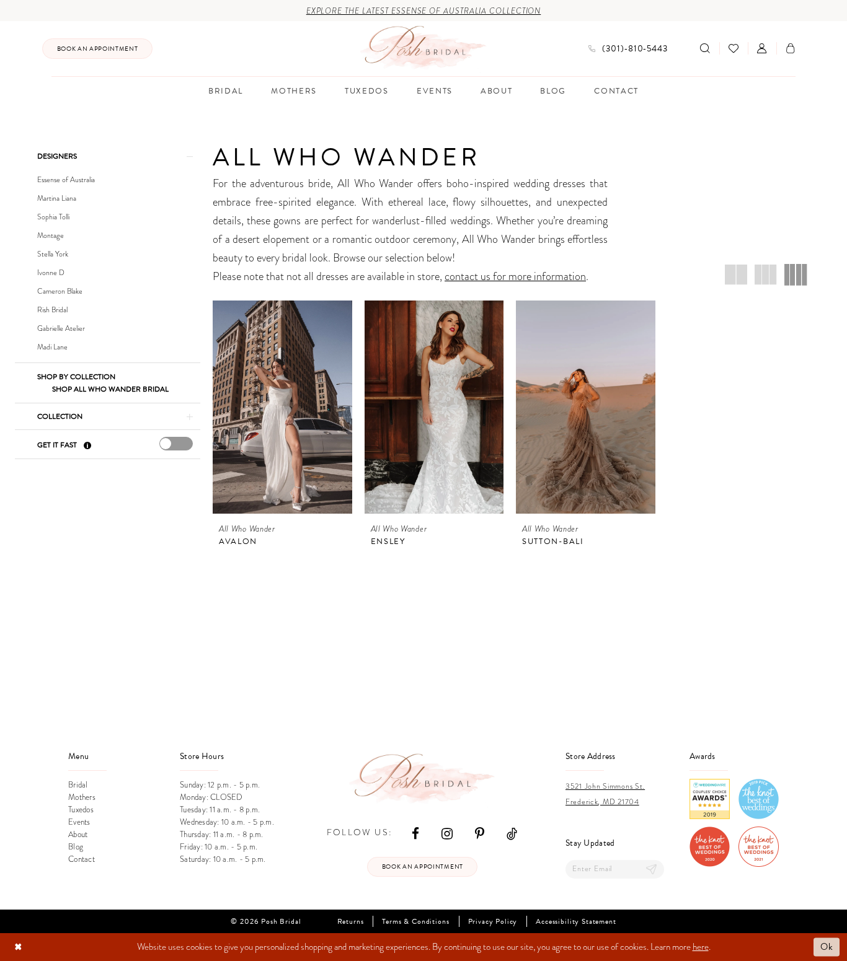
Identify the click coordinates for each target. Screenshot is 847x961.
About (77, 834)
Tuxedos (81, 809)
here (701, 947)
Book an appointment (422, 866)
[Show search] (705, 48)
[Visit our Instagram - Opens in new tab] (447, 833)
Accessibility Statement (576, 921)
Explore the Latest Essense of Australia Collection (423, 11)
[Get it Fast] (87, 445)
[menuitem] (97, 48)
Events (79, 822)
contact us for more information (515, 276)
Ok (826, 947)
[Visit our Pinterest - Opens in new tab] (479, 833)
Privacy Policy (493, 921)
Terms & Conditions (415, 921)
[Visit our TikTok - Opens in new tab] (512, 833)
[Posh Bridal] (424, 48)
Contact (81, 859)
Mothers (81, 797)
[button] (762, 48)
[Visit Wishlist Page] (733, 48)
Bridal (78, 785)
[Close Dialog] (18, 947)
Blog (75, 847)
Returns (350, 921)
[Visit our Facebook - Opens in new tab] (415, 833)
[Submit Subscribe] (652, 869)
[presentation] (176, 443)
